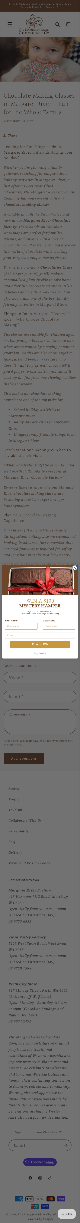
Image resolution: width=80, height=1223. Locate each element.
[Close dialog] (75, 568)
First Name (11, 620)
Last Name (49, 620)
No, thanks (40, 653)
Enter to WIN (40, 644)
